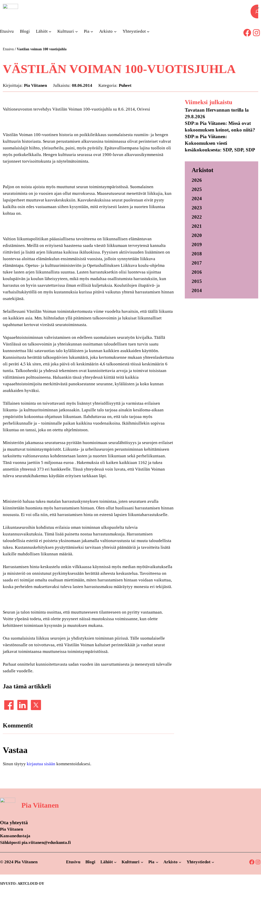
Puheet (125, 85)
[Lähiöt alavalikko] (50, 31)
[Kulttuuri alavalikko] (76, 31)
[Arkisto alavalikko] (115, 31)
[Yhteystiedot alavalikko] (148, 31)
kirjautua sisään (41, 763)
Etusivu (8, 49)
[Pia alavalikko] (91, 31)
